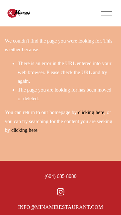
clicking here (91, 112)
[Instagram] (61, 192)
